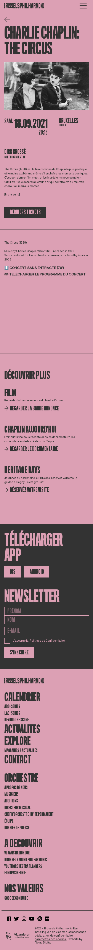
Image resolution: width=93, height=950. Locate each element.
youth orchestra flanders (23, 866)
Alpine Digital (43, 943)
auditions (11, 801)
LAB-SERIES (12, 713)
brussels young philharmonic (25, 859)
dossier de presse (16, 827)
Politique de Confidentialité (47, 641)
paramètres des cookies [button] (51, 939)
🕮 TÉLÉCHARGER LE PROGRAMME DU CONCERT (45, 274)
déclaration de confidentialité (54, 936)
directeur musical (17, 807)
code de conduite (16, 898)
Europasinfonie (15, 872)
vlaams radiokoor (17, 853)
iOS (12, 571)
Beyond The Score (16, 719)
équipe (8, 821)
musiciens (11, 794)
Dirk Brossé (15, 151)
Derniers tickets (25, 212)
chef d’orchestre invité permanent (29, 814)
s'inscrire (19, 652)
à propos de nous (16, 787)
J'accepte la (39, 641)
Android (37, 571)
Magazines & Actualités (21, 750)
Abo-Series (12, 706)
